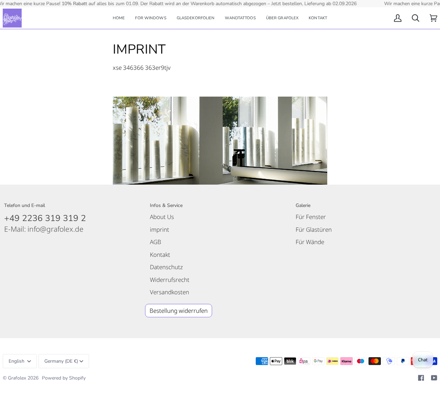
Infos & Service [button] (166, 205)
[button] (150, 18)
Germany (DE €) (61, 361)
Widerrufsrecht (169, 280)
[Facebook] (421, 378)
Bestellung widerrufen (179, 311)
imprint (159, 229)
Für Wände (310, 242)
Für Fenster (311, 217)
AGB (155, 242)
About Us (162, 217)
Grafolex (17, 378)
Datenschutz (166, 267)
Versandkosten (169, 292)
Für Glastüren (314, 229)
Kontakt (160, 255)
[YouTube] (434, 378)
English (17, 361)
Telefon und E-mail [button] (24, 205)
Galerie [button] (303, 205)
